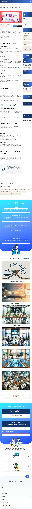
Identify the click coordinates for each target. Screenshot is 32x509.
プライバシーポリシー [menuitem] (5, 502)
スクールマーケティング (4, 193)
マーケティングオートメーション (27, 39)
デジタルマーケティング (9, 191)
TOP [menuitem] (2, 487)
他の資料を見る (16, 434)
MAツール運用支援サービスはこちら (16, 396)
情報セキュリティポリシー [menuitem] (6, 505)
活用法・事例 (25, 18)
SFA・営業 (24, 24)
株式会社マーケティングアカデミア (27, 50)
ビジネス (24, 21)
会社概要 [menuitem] (3, 499)
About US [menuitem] (3, 496)
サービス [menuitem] (3, 490)
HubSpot (25, 44)
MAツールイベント (26, 46)
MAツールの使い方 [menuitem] (5, 493)
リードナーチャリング (27, 33)
